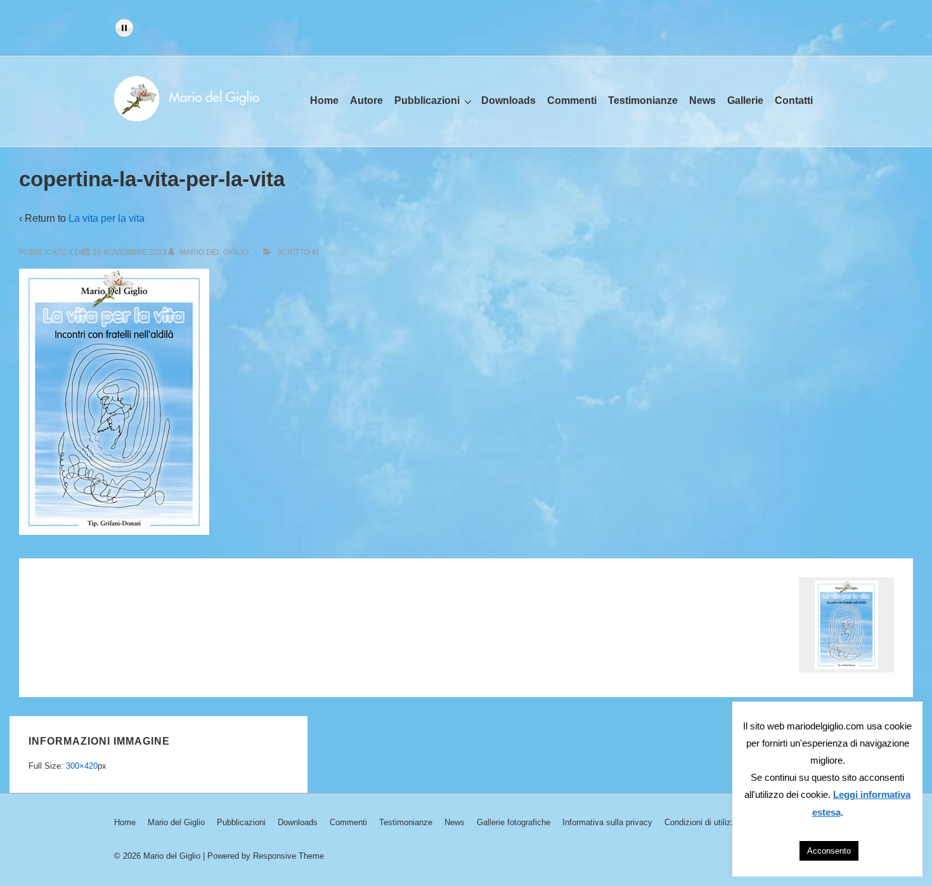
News (702, 100)
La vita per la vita (106, 218)
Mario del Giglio (176, 822)
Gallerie (745, 100)
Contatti (794, 100)
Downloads (508, 100)
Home (324, 100)
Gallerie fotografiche (513, 822)
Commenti (572, 100)
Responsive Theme (288, 856)
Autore (366, 100)
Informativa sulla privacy (607, 822)
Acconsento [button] (829, 851)
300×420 (82, 766)
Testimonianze (643, 100)
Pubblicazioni (427, 100)
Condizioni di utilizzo (702, 822)
